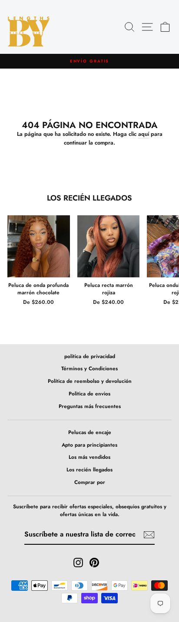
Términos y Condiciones (89, 368)
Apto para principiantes (89, 444)
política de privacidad (89, 356)
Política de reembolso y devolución (90, 381)
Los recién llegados (89, 469)
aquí (143, 134)
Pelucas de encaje (89, 432)
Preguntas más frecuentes (90, 406)
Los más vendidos (89, 457)
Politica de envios (89, 393)
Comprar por (89, 482)
